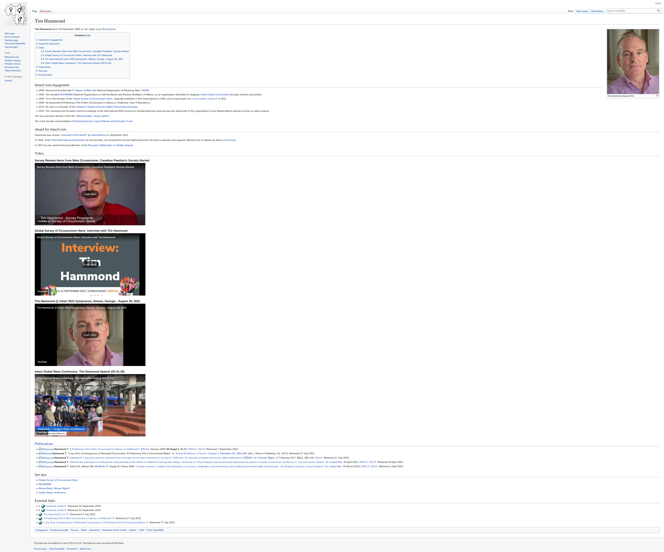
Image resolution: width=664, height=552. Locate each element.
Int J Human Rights (264, 457)
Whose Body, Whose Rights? (54, 488)
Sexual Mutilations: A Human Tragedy (196, 453)
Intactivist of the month (114, 530)
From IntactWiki (155, 530)
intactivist (110, 29)
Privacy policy (40, 549)
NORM (145, 90)
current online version (203, 98)
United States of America (52, 492)
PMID (191, 449)
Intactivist (94, 530)
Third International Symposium (68, 140)
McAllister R (101, 466)
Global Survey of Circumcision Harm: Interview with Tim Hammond (76, 237)
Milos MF (242, 453)
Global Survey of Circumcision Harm (92, 98)
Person (75, 530)
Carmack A (76, 457)
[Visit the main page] (15, 14)
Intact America (99, 135)
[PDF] (248, 457)
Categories (42, 530)
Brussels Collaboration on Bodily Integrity (110, 145)
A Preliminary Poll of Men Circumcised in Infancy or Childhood (103, 449)
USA (141, 530)
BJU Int (145, 449)
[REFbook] (45, 453)
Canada (132, 106)
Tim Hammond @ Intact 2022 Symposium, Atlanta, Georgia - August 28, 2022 (82, 307)
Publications (44, 443)
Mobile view (85, 549)
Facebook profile (54, 506)
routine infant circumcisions (215, 94)
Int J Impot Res (334, 462)
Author (132, 530)
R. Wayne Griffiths (82, 90)
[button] (90, 194)
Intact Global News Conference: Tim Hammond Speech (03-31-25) (75, 378)
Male (83, 530)
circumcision (229, 140)
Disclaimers (72, 549)
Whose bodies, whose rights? (93, 116)
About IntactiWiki (56, 549)
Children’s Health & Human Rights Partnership (101, 106)
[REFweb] (43, 506)
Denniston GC (228, 453)
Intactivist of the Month (73, 135)
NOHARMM (66, 94)
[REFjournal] (46, 449)
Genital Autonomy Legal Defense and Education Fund (103, 121)
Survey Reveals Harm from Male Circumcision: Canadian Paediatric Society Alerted (85, 167)
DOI (200, 449)
